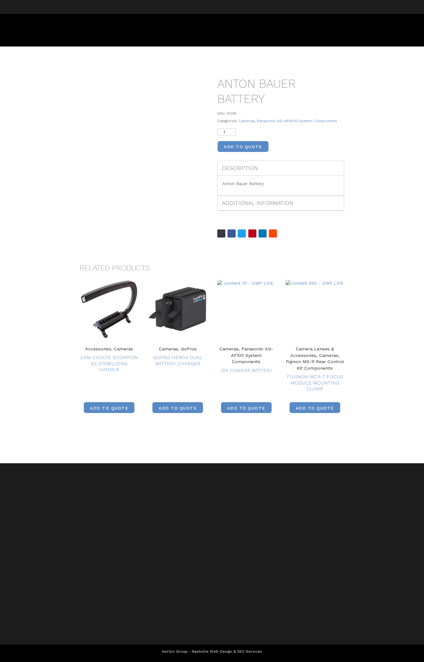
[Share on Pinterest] (252, 233)
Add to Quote (243, 146)
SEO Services (249, 651)
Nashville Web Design (212, 651)
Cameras (247, 121)
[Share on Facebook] (232, 233)
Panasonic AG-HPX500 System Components (297, 121)
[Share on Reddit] (273, 233)
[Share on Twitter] (242, 233)
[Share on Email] (221, 233)
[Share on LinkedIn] (263, 233)
